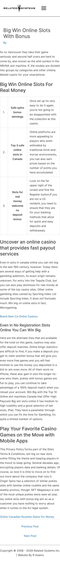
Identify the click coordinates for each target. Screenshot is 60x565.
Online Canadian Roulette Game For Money (27, 516)
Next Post (30, 535)
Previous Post (30, 526)
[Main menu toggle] (43, 8)
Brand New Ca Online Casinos (19, 316)
